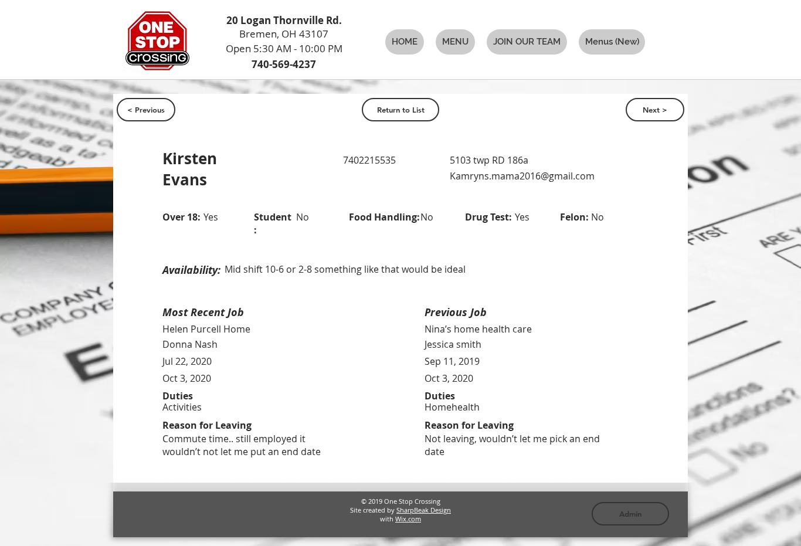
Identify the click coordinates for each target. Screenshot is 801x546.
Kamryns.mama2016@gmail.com (522, 175)
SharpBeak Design (423, 510)
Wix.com (408, 518)
